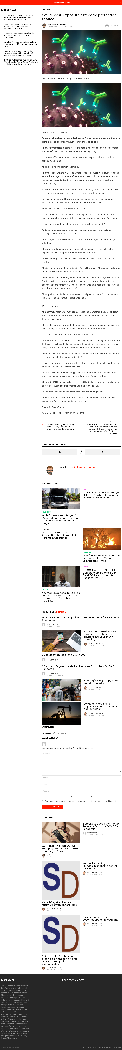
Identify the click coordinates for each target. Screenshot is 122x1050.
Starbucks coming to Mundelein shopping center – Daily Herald (101, 866)
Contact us (117, 1047)
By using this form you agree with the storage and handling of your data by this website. (82, 801)
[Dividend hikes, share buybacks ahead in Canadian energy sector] (61, 713)
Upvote (59, 452)
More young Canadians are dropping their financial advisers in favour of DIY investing (100, 635)
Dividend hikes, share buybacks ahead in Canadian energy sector (101, 706)
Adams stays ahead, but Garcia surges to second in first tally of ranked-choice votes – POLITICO (61, 597)
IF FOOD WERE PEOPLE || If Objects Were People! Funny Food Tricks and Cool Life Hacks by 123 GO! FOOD (100, 574)
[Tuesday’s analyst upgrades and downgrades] (61, 690)
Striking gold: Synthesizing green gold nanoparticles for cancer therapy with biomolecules (59, 960)
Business (47, 512)
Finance (46, 529)
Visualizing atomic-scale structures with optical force (59, 903)
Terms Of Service (105, 1047)
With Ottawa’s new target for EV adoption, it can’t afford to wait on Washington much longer (60, 519)
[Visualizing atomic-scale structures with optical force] (61, 880)
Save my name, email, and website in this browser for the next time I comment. (72, 797)
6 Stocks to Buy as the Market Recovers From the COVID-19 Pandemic (78, 667)
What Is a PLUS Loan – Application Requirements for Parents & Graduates (60, 535)
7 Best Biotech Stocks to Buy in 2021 (64, 654)
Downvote (102, 452)
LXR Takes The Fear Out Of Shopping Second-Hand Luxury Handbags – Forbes (61, 848)
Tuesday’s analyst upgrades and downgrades (101, 681)
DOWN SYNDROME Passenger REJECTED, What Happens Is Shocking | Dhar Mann (101, 495)
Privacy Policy (91, 1047)
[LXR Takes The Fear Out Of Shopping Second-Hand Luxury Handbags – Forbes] (61, 832)
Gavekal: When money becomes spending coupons (100, 918)
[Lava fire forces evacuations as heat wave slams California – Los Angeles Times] (102, 539)
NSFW (86, 489)
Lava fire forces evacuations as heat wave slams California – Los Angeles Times (101, 558)
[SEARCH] (120, 3)
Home (82, 1047)
